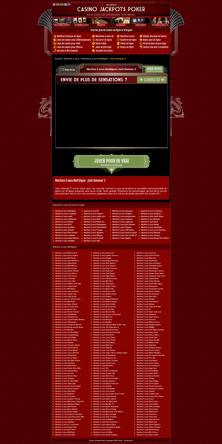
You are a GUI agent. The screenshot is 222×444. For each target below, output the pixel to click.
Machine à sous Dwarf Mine (65, 391)
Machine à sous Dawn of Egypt (104, 414)
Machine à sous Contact (145, 391)
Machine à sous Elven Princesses (149, 386)
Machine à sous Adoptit (64, 230)
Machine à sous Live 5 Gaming (153, 230)
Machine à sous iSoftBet (65, 241)
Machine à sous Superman (103, 271)
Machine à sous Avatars (102, 429)
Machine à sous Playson (122, 227)
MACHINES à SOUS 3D (160, 25)
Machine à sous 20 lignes (122, 214)
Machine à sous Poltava (145, 304)
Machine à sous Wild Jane (103, 345)
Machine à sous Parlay (150, 224)
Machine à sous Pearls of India (148, 291)
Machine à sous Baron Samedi (148, 376)
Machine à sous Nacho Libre (65, 309)
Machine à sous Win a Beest (147, 432)
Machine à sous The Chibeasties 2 (106, 327)
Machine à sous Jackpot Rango (66, 335)
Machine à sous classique (122, 211)
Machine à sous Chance (150, 235)
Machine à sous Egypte (121, 238)
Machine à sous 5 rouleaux (65, 214)
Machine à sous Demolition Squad (149, 266)
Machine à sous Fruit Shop (65, 278)
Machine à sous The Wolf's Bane (105, 401)
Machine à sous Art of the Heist (66, 307)
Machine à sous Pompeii (102, 258)
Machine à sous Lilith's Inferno (104, 399)
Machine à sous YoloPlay (65, 235)
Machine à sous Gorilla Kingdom (105, 435)
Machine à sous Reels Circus (66, 268)
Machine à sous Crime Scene (66, 276)
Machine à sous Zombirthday (66, 314)
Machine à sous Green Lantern (66, 255)
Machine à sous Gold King (65, 363)
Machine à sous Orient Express (67, 347)
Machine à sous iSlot (92, 241)
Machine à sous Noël (92, 219)
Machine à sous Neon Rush (65, 429)
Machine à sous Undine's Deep (104, 294)
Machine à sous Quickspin (151, 227)
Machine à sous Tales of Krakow (149, 263)
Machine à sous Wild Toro (102, 317)
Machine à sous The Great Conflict (68, 386)
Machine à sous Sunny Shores (104, 340)
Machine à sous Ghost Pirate (66, 263)
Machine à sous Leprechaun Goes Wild (69, 417)
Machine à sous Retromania (147, 286)
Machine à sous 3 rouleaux (151, 211)
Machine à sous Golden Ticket (104, 286)
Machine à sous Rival (149, 222)
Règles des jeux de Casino (155, 36)
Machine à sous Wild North (65, 301)
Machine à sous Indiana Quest (104, 424)
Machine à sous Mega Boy (146, 345)
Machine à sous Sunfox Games (124, 233)
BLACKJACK (120, 25)
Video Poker (101, 43)
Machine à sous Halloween (65, 219)
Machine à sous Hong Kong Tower (105, 330)
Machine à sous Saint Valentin (67, 238)
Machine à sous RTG (63, 224)
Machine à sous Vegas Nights (148, 381)
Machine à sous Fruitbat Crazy (148, 394)
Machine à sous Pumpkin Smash (149, 347)
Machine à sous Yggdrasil (122, 222)
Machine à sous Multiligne (65, 211)
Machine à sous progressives (123, 216)
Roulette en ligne (128, 39)
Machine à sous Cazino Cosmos (67, 388)
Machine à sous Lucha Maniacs (148, 365)
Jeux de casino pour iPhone (69, 47)
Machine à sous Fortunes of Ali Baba (68, 414)
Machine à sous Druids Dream (148, 429)
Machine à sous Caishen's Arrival (67, 399)
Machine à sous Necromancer (104, 381)
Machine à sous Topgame (122, 219)
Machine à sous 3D (91, 211)
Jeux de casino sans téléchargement (74, 39)
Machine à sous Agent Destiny (148, 419)
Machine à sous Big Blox (102, 322)
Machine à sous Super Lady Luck (149, 312)
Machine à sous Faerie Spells (148, 383)
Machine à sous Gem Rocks (147, 360)
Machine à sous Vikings (145, 378)
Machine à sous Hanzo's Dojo (66, 376)
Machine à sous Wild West (103, 281)
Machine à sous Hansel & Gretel (67, 312)
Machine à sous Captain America (105, 255)
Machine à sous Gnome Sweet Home (150, 273)
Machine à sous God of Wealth (66, 350)
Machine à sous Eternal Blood (66, 358)
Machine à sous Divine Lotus (147, 401)
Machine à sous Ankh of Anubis (148, 406)
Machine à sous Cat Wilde (103, 432)
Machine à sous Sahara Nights (66, 412)
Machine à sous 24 (144, 309)
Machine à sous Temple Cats (65, 294)
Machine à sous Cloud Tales (147, 337)
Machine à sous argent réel (94, 216)
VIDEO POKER (140, 25)
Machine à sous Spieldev (93, 233)
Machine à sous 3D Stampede (104, 355)
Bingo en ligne (127, 47)
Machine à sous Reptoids (102, 347)
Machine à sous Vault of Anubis (105, 417)
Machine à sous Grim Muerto (147, 301)
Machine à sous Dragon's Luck (104, 358)
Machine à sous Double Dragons (149, 324)
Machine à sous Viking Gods (65, 355)
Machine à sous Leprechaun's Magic (106, 427)
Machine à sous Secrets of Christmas (107, 314)
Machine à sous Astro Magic (65, 337)
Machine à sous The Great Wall (66, 381)
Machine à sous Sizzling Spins (66, 371)
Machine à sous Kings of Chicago (105, 260)
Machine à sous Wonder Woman (67, 271)
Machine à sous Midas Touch (66, 365)
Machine (140, 307)
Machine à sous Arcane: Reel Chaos (150, 396)
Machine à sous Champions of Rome (150, 388)
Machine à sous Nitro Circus (103, 376)
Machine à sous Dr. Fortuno (65, 396)
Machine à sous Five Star (146, 358)
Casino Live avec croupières (155, 47)
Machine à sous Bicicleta (102, 319)
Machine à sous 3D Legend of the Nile (151, 355)
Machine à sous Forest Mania (104, 342)
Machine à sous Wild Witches (66, 266)
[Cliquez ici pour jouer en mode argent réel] (157, 68)
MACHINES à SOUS (81, 25)
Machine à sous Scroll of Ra (103, 309)
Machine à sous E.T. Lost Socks (67, 424)
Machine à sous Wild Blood (65, 289)
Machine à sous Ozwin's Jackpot (105, 360)
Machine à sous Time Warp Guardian (150, 330)
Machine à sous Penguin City (104, 373)
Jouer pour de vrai (111, 161)
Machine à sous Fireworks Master (67, 345)
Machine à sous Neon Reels (103, 335)
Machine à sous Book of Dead (66, 304)
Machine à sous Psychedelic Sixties (150, 271)
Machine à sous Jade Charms (104, 350)
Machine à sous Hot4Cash (64, 422)
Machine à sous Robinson (64, 394)
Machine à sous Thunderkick (95, 227)
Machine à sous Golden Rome (148, 278)
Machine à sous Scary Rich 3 (66, 273)
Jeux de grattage (103, 47)
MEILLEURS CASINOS (62, 25)
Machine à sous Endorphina (95, 224)
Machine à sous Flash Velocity (148, 255)
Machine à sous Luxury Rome (104, 337)
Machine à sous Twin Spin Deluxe (67, 360)
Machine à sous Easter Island (148, 363)
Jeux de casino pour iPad (68, 43)
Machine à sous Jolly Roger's (104, 273)
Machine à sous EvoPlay (64, 227)
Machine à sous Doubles (146, 299)
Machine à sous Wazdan (150, 233)
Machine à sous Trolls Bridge (104, 388)
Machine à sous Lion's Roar (65, 281)
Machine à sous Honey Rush (147, 409)
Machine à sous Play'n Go (94, 222)
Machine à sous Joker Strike (147, 373)
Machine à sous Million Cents (147, 342)
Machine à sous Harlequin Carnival (68, 419)
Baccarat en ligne (104, 39)
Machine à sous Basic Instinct (148, 335)
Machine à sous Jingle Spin (65, 383)
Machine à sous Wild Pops (65, 432)
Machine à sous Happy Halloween (105, 299)
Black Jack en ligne (152, 39)
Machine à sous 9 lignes (93, 214)
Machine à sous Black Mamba (66, 409)
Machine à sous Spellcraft (146, 314)
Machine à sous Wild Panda (65, 258)
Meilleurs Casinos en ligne (69, 36)
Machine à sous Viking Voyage (104, 396)
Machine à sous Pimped (102, 296)
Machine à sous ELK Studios (123, 224)
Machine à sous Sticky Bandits (148, 340)
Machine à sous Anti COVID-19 (124, 235)
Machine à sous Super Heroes (148, 317)
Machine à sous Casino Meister (148, 281)
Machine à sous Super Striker (148, 435)
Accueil (58, 58)
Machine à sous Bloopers (64, 330)
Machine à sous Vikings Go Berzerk (68, 324)
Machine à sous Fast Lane (146, 253)
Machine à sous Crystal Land (104, 363)
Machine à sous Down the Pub (104, 307)
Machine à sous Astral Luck (103, 253)
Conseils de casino (104, 50)
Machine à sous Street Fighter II (148, 424)
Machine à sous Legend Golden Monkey (70, 319)
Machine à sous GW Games (123, 230)
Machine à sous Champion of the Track (151, 276)
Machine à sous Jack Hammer (104, 266)
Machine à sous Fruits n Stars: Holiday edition (110, 353)
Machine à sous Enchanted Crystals (150, 289)
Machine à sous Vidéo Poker (152, 216)
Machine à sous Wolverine (146, 258)
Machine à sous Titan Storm (103, 283)
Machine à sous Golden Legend (105, 301)
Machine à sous (127, 36)
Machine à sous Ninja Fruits (103, 289)
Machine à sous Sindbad (102, 386)
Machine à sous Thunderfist (147, 260)
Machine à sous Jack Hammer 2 (67, 260)
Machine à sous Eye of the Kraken (67, 299)
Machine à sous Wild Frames (66, 406)
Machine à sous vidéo (63, 216)
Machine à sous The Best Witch (66, 332)
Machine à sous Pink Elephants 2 (105, 422)
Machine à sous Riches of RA (104, 291)
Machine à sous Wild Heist (103, 365)
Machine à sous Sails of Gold (104, 304)
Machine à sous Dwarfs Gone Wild (67, 368)
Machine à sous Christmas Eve (66, 317)
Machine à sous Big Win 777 (103, 404)
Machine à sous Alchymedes (66, 322)
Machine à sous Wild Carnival (66, 253)
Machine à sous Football (93, 238)
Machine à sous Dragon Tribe (66, 427)
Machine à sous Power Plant (147, 332)
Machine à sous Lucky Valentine (67, 353)
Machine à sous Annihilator (103, 419)
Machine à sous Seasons (146, 319)
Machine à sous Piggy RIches (104, 276)
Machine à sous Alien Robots (147, 268)
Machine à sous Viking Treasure (105, 278)
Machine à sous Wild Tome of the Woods (108, 412)
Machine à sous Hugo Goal (147, 368)
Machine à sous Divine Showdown (106, 406)
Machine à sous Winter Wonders (149, 353)
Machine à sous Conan (145, 399)
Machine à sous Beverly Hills (104, 312)
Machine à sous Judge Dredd (66, 286)
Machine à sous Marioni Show (66, 340)
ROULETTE (101, 25)
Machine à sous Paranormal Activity (106, 332)
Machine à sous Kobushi (64, 342)
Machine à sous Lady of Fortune (67, 291)
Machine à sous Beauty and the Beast (69, 327)
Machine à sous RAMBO (145, 327)
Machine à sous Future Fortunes (105, 268)
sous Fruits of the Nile (152, 307)
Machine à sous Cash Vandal (104, 391)
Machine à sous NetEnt (64, 222)
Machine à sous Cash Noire (65, 435)
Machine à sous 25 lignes (151, 214)
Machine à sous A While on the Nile (68, 283)
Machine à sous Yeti (100, 368)
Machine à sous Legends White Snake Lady (109, 324)
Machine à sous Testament (146, 414)
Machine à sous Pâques (93, 235)
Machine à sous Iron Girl (64, 373)
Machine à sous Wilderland (147, 422)
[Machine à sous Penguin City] (134, 376)
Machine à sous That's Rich (147, 417)
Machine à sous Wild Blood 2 (147, 412)
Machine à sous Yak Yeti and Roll (105, 378)
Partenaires (128, 440)
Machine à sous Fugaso (93, 230)
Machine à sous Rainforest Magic (67, 404)
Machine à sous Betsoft (150, 219)
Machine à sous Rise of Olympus (105, 371)
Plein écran (70, 69)
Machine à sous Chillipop (64, 378)
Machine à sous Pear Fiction (66, 233)
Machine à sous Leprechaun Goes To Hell (108, 394)
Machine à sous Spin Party (147, 296)
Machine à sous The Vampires (148, 294)
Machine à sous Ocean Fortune (148, 350)
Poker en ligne (127, 43)
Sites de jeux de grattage (154, 43)
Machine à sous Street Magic (147, 371)
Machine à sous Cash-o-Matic (147, 404)
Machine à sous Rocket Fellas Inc (105, 383)
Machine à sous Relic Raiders (104, 263)
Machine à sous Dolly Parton (65, 296)
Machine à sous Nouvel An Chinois (155, 238)
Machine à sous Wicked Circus (148, 322)
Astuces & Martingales (67, 50)
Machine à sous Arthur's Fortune (149, 427)
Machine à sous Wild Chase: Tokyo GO (69, 401)
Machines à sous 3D (105, 36)
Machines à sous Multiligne (95, 58)
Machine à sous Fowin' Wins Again (149, 283)
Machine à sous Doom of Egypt (104, 409)
